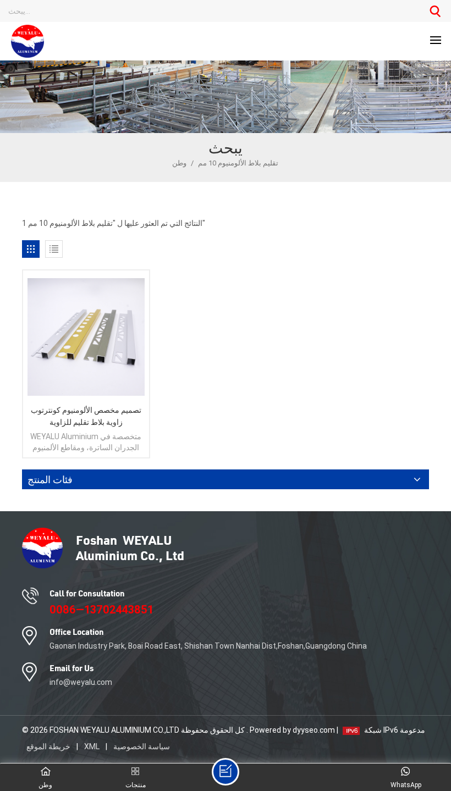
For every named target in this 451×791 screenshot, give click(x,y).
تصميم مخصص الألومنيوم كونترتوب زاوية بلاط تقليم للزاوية (86, 416)
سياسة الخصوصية (141, 746)
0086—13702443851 (101, 609)
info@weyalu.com (81, 682)
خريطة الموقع (49, 746)
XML (92, 746)
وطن (180, 163)
